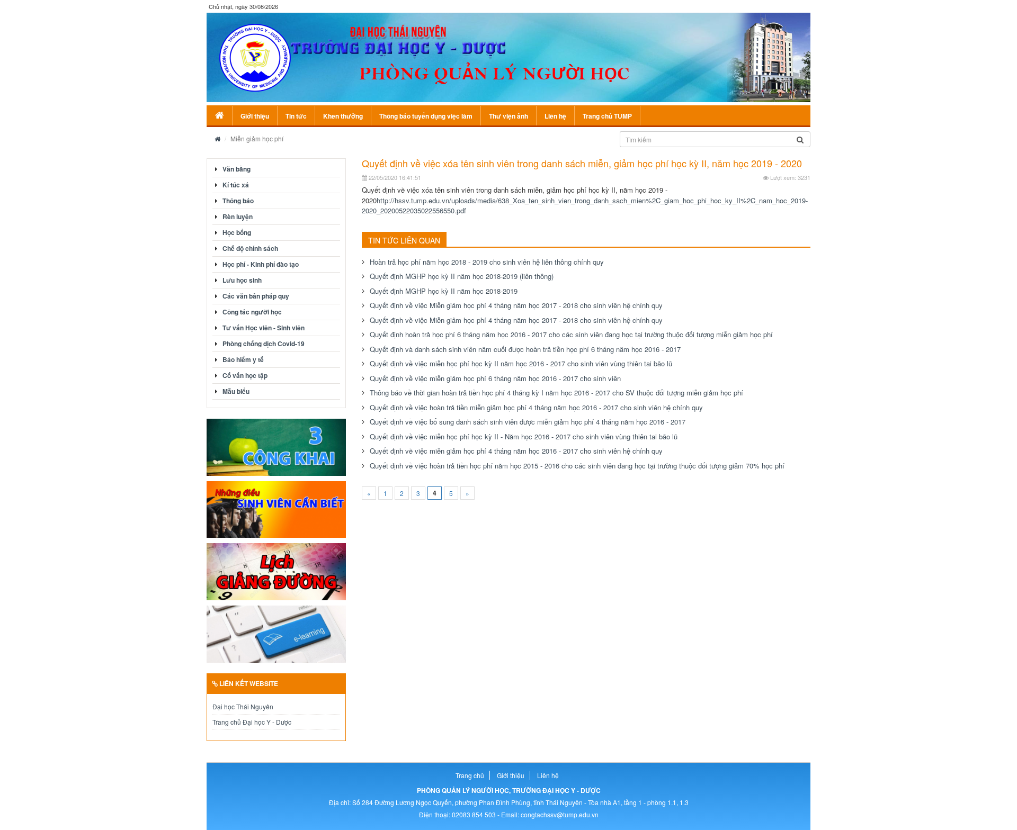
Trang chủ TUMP (607, 116)
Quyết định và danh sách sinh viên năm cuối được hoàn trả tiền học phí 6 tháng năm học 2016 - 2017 (525, 349)
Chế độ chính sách (250, 248)
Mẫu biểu (235, 391)
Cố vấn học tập (244, 375)
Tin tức (296, 116)
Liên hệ (555, 116)
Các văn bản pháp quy (255, 296)
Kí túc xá (235, 185)
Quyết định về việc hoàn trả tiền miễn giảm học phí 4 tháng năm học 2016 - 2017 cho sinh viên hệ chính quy (536, 407)
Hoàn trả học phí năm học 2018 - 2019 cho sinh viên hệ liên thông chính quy (487, 262)
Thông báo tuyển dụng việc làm (425, 116)
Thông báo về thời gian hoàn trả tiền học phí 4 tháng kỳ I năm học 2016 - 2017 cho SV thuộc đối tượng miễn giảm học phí (556, 392)
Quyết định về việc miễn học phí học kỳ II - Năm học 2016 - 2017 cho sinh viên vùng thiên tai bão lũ (523, 436)
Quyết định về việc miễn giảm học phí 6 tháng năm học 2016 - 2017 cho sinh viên (495, 378)
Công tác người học (252, 312)
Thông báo (238, 200)
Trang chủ (470, 775)
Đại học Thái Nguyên (242, 706)
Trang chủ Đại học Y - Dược (251, 721)
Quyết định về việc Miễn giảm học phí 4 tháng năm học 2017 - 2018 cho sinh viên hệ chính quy (516, 305)
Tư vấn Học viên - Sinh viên (263, 327)
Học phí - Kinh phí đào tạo (260, 264)
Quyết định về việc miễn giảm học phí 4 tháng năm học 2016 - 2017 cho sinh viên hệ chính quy (516, 451)
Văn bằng (236, 169)
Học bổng (236, 232)
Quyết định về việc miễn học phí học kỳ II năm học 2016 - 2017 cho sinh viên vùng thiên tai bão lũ (521, 363)
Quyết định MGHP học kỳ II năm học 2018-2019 (444, 291)
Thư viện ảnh (508, 116)
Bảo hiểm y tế (243, 359)
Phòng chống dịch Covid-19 (263, 343)
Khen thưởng (343, 116)
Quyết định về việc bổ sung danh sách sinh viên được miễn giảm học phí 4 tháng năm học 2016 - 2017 (527, 422)
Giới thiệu (254, 116)
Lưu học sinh (242, 280)
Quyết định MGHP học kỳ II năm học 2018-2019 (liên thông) (462, 276)
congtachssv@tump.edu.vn (560, 814)
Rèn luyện (237, 216)
